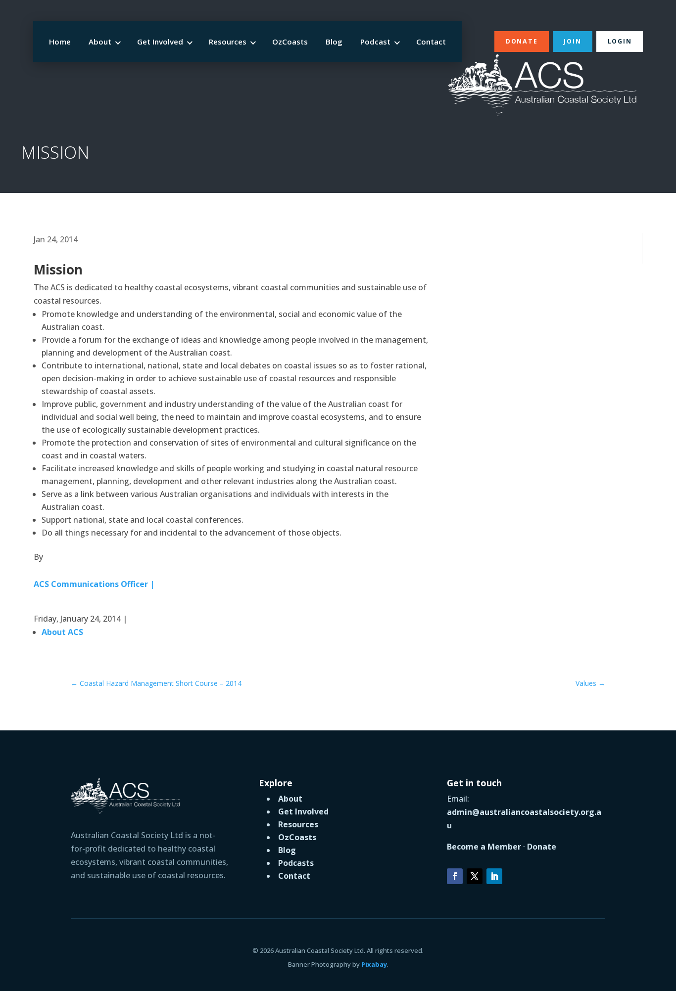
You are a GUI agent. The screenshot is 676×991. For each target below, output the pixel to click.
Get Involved (160, 41)
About (100, 41)
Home (60, 41)
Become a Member (484, 846)
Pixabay (374, 964)
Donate (521, 41)
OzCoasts (290, 41)
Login (620, 41)
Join (572, 41)
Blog (334, 41)
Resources (227, 41)
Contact (431, 41)
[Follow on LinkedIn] (494, 876)
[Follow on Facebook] (455, 876)
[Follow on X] (475, 876)
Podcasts (296, 862)
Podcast (375, 41)
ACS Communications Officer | (94, 584)
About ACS (62, 632)
